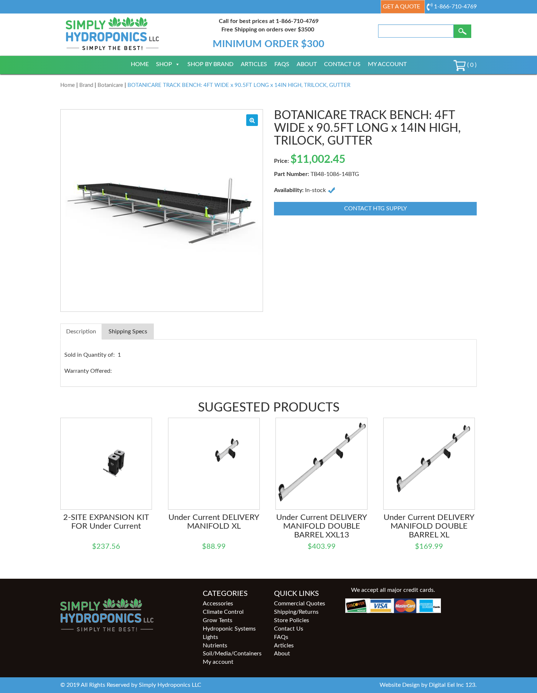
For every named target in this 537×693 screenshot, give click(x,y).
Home (140, 64)
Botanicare (110, 85)
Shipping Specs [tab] (127, 331)
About (307, 64)
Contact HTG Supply (375, 208)
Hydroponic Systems (229, 629)
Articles (254, 64)
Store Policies (291, 620)
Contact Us (342, 64)
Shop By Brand (210, 64)
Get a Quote (401, 6)
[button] (252, 120)
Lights (210, 637)
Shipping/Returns (296, 612)
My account (387, 64)
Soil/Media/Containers (232, 653)
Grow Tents (217, 620)
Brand (86, 85)
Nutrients (215, 645)
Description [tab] (81, 331)
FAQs (281, 64)
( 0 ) (471, 65)
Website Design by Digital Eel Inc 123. (428, 685)
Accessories (218, 603)
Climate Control (223, 612)
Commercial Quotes (299, 603)
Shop (164, 64)
